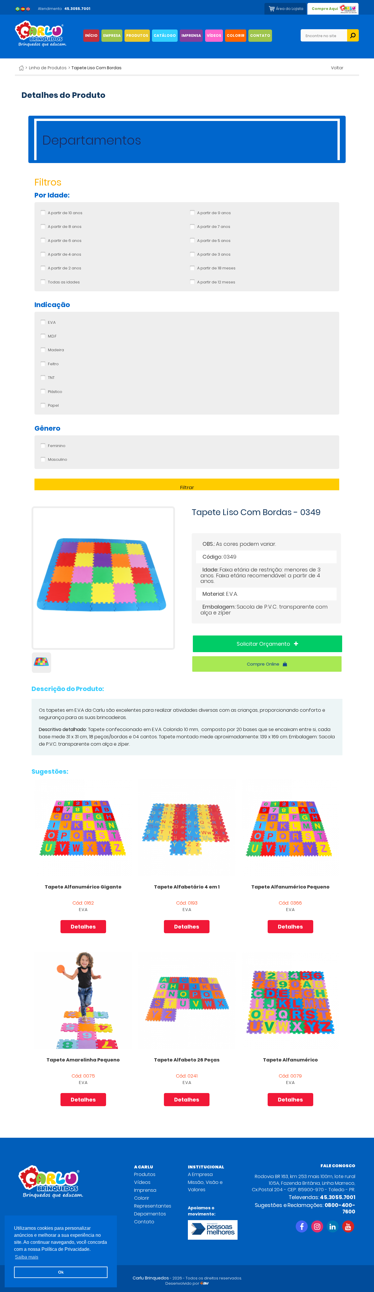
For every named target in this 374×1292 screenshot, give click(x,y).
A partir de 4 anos (64, 254)
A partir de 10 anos (65, 213)
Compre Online (263, 664)
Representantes (152, 1206)
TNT (51, 377)
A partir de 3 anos (214, 254)
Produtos (144, 1174)
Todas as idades (64, 282)
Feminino (56, 446)
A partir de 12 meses (216, 282)
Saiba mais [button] (26, 1257)
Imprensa (145, 1190)
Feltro (53, 364)
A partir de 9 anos (214, 213)
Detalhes (83, 926)
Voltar (337, 68)
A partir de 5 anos (214, 240)
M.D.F (52, 336)
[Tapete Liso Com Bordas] (103, 648)
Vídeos (142, 1182)
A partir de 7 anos (213, 226)
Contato (144, 1221)
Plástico (55, 391)
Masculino (57, 459)
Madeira (56, 350)
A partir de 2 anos (64, 268)
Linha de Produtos (48, 68)
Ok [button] (61, 1272)
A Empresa (200, 1174)
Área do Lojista (289, 8)
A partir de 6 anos (65, 240)
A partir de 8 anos (65, 226)
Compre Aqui (325, 8)
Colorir (141, 1198)
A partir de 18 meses (216, 268)
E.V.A (52, 322)
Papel (53, 405)
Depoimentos (150, 1213)
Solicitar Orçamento (264, 643)
